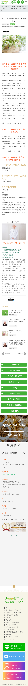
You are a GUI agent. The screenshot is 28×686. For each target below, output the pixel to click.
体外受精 (16, 26)
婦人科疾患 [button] (15, 370)
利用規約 (8, 634)
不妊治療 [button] (15, 364)
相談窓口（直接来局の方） (14, 622)
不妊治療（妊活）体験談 (7, 26)
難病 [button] (15, 387)
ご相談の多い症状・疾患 (13, 612)
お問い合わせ (10, 629)
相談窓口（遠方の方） (13, 627)
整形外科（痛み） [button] (15, 399)
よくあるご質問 (11, 625)
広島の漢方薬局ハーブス (11, 684)
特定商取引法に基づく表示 (14, 632)
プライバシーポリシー (13, 637)
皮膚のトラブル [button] (15, 382)
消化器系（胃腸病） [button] (15, 405)
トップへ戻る (14, 586)
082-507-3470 (16, 425)
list (10, 298)
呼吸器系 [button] (15, 410)
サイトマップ (10, 639)
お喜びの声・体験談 (12, 615)
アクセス (8, 620)
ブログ (8, 617)
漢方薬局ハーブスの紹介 (13, 610)
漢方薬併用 (22, 26)
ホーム (8, 608)
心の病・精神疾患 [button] (15, 376)
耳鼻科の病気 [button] (15, 393)
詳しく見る (14, 535)
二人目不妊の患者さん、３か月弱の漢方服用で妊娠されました (17, 321)
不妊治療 (12, 24)
